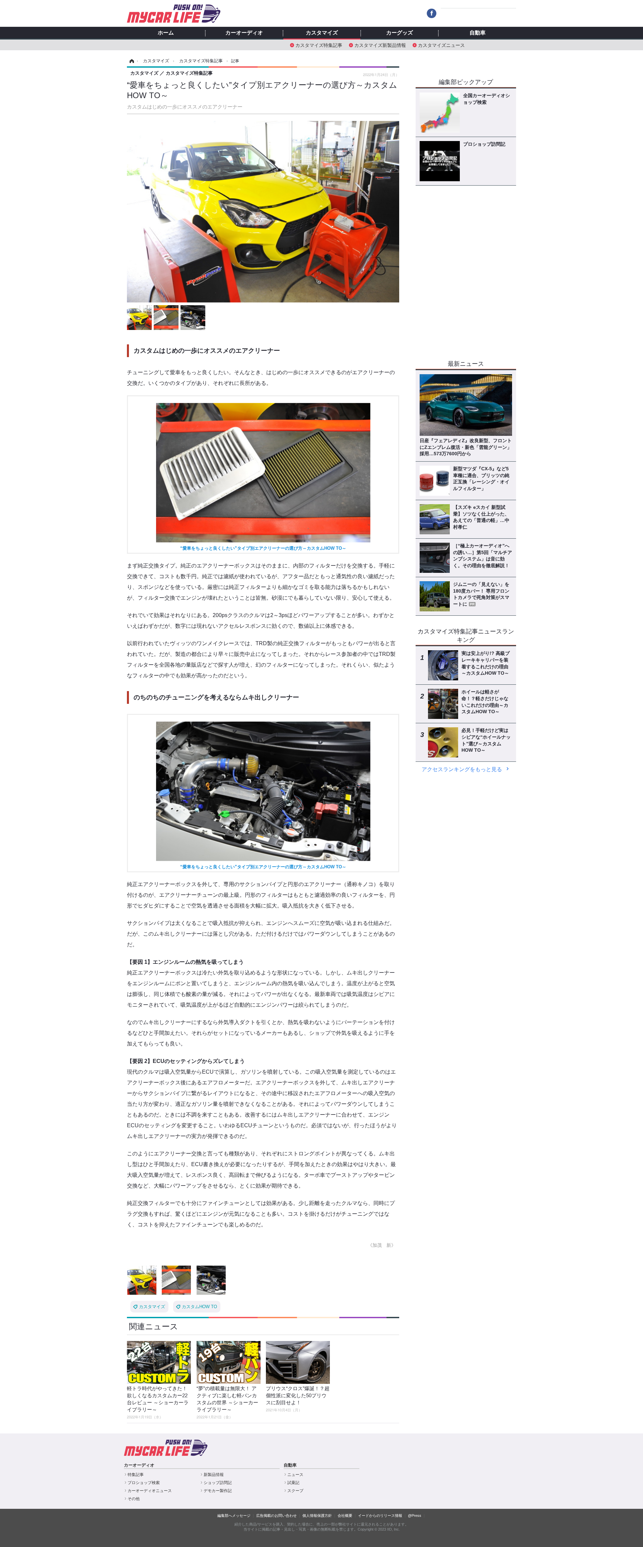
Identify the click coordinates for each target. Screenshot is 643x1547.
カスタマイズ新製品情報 (380, 45)
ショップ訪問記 (218, 1482)
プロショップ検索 (144, 1482)
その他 (134, 1498)
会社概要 (345, 1516)
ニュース (295, 1474)
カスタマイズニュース (441, 45)
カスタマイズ (322, 33)
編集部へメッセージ (234, 1516)
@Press (414, 1516)
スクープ (295, 1490)
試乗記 (293, 1482)
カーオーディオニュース (150, 1490)
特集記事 (136, 1474)
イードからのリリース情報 (380, 1516)
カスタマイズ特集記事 (318, 45)
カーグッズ (399, 33)
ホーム (166, 33)
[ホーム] (131, 61)
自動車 (478, 33)
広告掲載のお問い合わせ (276, 1516)
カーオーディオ (244, 33)
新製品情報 (214, 1474)
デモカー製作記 (218, 1490)
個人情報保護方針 (317, 1516)
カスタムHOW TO (199, 1306)
